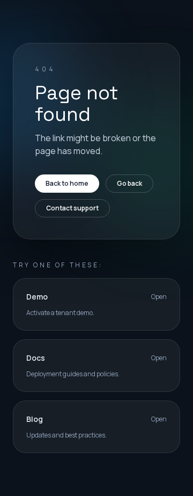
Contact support (72, 208)
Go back (129, 183)
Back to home (67, 183)
